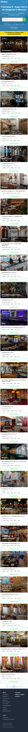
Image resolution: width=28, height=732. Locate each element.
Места (4, 692)
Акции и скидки (19, 694)
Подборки (5, 696)
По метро (5, 709)
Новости (17, 696)
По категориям (6, 702)
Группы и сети (6, 698)
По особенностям (7, 705)
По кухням (5, 700)
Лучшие (4, 707)
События (17, 692)
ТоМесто (4, 1)
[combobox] (14, 19)
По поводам (5, 694)
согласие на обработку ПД (9, 727)
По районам (5, 703)
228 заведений (13, 13)
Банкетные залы (6, 711)
